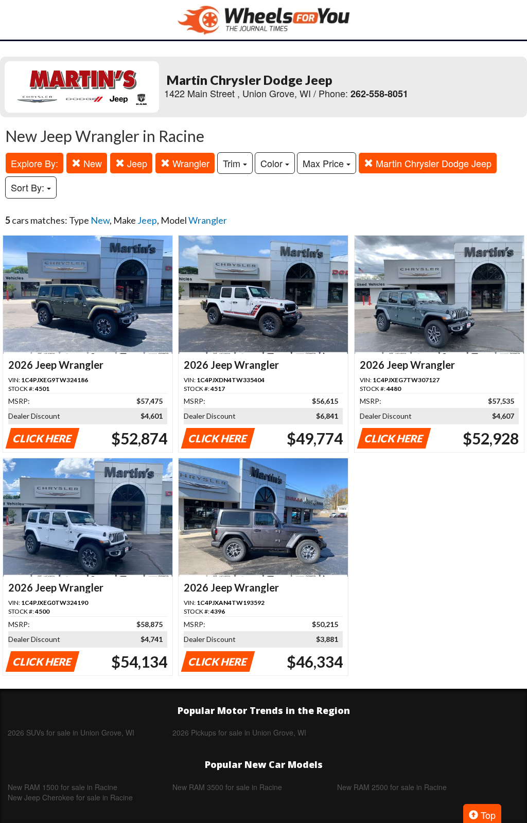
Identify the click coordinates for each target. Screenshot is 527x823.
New (91, 163)
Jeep (136, 163)
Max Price (324, 163)
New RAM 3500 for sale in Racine (227, 787)
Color (272, 163)
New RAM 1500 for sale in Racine (62, 787)
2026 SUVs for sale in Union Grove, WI (71, 732)
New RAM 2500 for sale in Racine (392, 787)
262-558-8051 (379, 93)
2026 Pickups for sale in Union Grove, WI (239, 732)
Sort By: (29, 187)
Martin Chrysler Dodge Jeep (432, 163)
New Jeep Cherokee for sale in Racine (70, 797)
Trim (233, 163)
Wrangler (189, 163)
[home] (263, 20)
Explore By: (34, 163)
